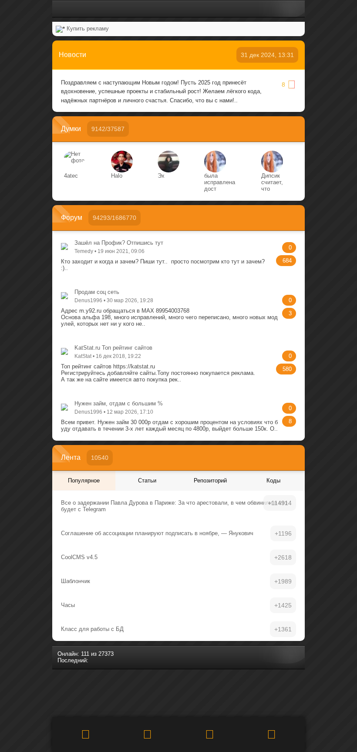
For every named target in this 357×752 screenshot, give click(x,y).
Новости (72, 54)
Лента (71, 457)
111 (85, 654)
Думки (71, 128)
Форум (71, 217)
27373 (106, 654)
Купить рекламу (88, 28)
